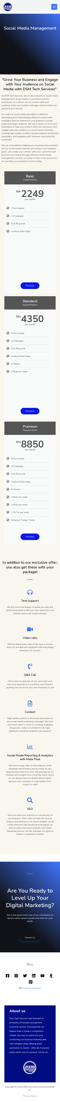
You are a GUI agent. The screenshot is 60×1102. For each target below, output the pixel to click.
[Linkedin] (34, 976)
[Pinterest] (31, 982)
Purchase (30, 285)
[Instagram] (16, 976)
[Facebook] (7, 976)
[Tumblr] (51, 976)
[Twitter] (25, 976)
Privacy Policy (30, 1095)
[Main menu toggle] (54, 7)
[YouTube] (42, 976)
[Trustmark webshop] (30, 987)
